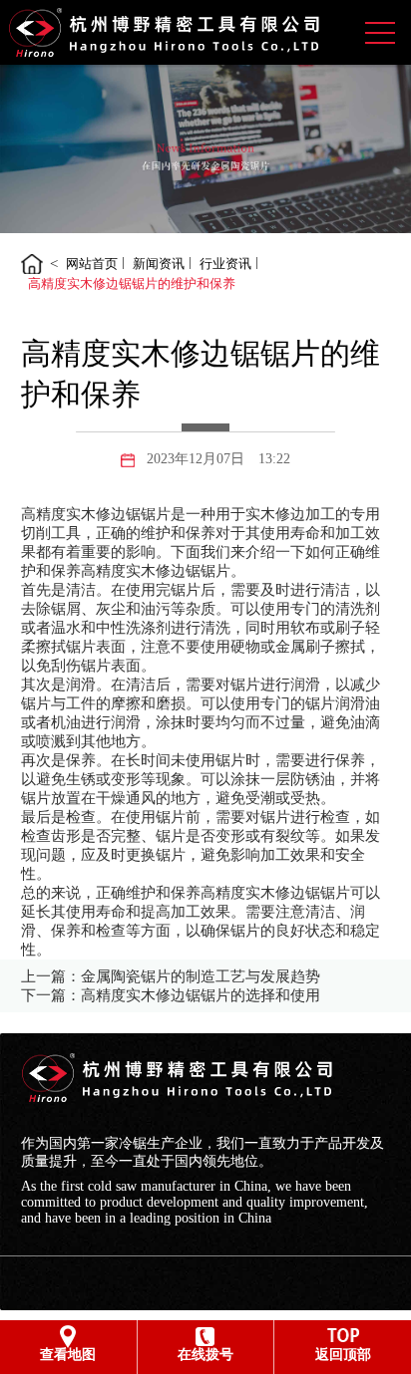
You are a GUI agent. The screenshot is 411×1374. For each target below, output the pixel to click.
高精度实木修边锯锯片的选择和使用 (200, 995)
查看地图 (68, 1354)
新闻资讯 (159, 263)
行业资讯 (225, 263)
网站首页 (92, 263)
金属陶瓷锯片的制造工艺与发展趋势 (200, 976)
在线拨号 (205, 1354)
